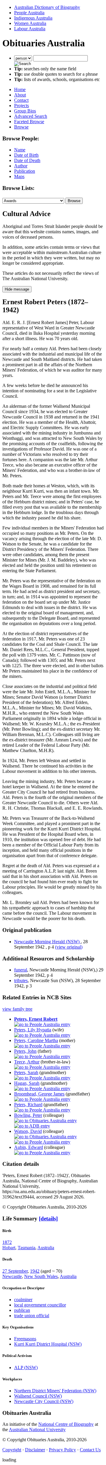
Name (19, 149)
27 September (15, 1271)
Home (20, 89)
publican (22, 1310)
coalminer (23, 1299)
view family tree (17, 1008)
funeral (20, 969)
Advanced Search (30, 116)
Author (20, 165)
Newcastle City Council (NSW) (43, 1401)
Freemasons (25, 1338)
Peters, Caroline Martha (36, 1040)
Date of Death (27, 160)
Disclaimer (35, 1449)
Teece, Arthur (26, 1061)
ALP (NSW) (26, 1367)
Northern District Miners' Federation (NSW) (55, 1390)
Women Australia (30, 23)
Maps (19, 176)
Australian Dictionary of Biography (47, 7)
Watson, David (28, 1131)
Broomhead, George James (39, 1093)
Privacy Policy (62, 1449)
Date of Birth (26, 155)
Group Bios (25, 110)
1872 (7, 1242)
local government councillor (40, 1304)
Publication (24, 171)
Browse (21, 126)
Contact (21, 100)
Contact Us (90, 1449)
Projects (21, 105)
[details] (48, 1218)
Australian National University (37, 1429)
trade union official (31, 1315)
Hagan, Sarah (26, 1083)
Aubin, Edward (28, 1147)
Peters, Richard (28, 1104)
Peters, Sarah (26, 1072)
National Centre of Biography (66, 1424)
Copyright (11, 1449)
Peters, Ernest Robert (35, 1019)
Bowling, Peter (28, 1115)
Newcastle (12, 1276)
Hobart (8, 1247)
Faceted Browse (29, 121)
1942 (34, 1271)
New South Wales (41, 1276)
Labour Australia (29, 28)
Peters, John (25, 1051)
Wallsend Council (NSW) (38, 1396)
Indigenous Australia (33, 17)
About (20, 94)
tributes (21, 980)
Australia (45, 1247)
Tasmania (26, 1247)
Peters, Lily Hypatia (32, 1029)
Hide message (17, 289)
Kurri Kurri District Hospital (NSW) (48, 1344)
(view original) (68, 946)
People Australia (29, 12)
